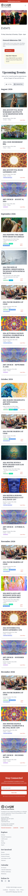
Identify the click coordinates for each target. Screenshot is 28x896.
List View (9, 84)
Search (2, 845)
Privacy (22, 889)
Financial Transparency (6, 827)
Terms (17, 889)
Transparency (12, 889)
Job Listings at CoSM (6, 858)
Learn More (22, 120)
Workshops (5, 243)
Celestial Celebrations (7, 342)
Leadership (15, 827)
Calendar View (19, 84)
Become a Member (5, 854)
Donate (3, 852)
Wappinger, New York (17, 891)
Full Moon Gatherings (7, 177)
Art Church (5, 206)
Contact (22, 827)
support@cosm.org (5, 821)
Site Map (3, 843)
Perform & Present (5, 856)
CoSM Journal (4, 838)
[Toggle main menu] (25, 5)
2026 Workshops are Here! (14, 1)
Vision (2, 841)
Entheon (3, 834)
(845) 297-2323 (4, 820)
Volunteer (3, 860)
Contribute (5, 889)
